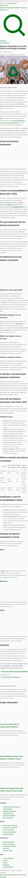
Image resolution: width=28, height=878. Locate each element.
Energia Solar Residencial (10, 825)
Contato (5, 860)
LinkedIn (12, 677)
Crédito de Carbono (8, 830)
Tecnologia (24, 7)
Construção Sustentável (10, 832)
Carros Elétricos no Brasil (10, 827)
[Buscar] (14, 38)
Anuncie (5, 862)
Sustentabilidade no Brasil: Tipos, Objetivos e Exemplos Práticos (11, 757)
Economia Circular (8, 834)
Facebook (7, 677)
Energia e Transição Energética (11, 807)
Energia (2, 7)
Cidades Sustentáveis (9, 815)
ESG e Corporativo (8, 817)
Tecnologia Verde (8, 813)
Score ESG (6, 848)
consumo (9, 204)
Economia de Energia (9, 844)
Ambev (2, 610)
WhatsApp (17, 677)
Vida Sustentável (9, 7)
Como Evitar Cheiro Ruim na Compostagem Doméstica (9, 725)
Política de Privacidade (6, 874)
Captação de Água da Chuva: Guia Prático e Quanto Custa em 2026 (11, 789)
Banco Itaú (3, 581)
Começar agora (12, 3)
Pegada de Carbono (8, 842)
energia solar (18, 323)
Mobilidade (17, 7)
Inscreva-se (3, 40)
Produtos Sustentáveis (9, 846)
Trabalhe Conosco (8, 867)
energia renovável (18, 207)
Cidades (2, 10)
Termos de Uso (17, 874)
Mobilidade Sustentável (9, 811)
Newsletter (6, 865)
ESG (6, 10)
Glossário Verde (7, 850)
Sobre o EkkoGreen (8, 858)
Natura (2, 549)
